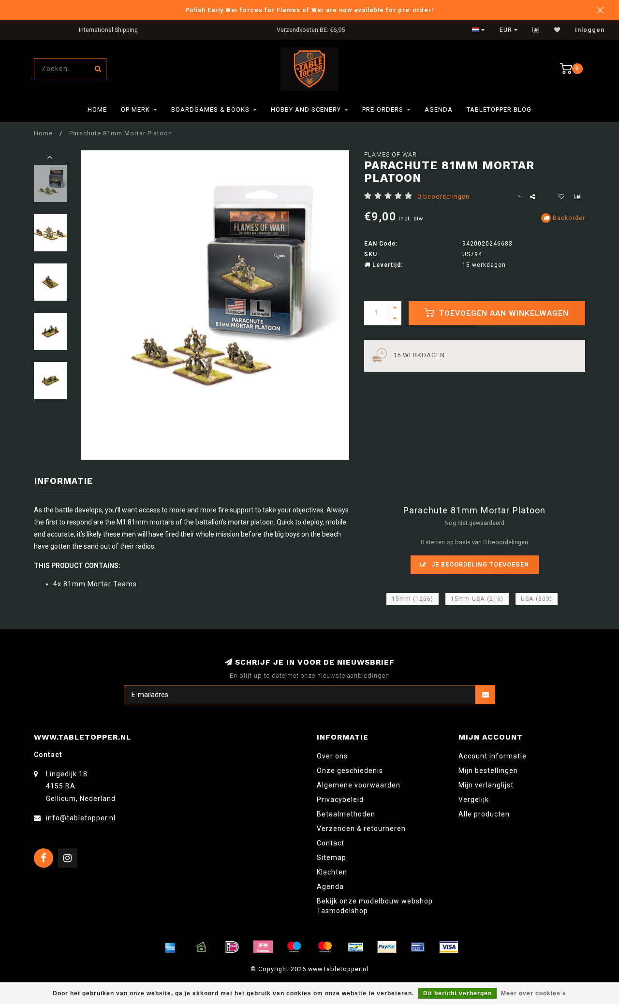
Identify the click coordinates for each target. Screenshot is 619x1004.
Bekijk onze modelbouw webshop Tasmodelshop (375, 906)
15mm (412, 599)
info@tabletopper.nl (81, 818)
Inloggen (589, 30)
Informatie (63, 481)
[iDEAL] (232, 947)
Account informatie (492, 756)
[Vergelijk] (536, 30)
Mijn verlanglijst (486, 785)
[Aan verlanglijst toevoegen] (561, 196)
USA (536, 599)
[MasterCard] (325, 947)
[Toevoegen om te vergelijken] (578, 196)
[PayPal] (387, 947)
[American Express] (170, 947)
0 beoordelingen (443, 196)
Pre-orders (382, 109)
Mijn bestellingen (488, 770)
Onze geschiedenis (350, 770)
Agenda (439, 109)
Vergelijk (473, 799)
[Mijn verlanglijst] (557, 30)
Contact (330, 843)
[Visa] (449, 947)
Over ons (332, 756)
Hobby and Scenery (306, 109)
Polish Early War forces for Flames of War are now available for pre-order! (309, 10)
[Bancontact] (356, 947)
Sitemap (331, 857)
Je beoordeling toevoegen (479, 564)
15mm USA (477, 599)
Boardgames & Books (210, 109)
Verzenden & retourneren (361, 828)
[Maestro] (294, 947)
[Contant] (201, 947)
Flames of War (390, 154)
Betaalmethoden (346, 814)
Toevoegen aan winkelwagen (503, 313)
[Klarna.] (263, 947)
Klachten (332, 872)
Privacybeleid (340, 799)
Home (97, 109)
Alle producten (484, 814)
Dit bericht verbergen (457, 993)
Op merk (135, 109)
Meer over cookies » (533, 993)
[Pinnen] (418, 947)
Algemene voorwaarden (358, 785)
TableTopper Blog (499, 109)
